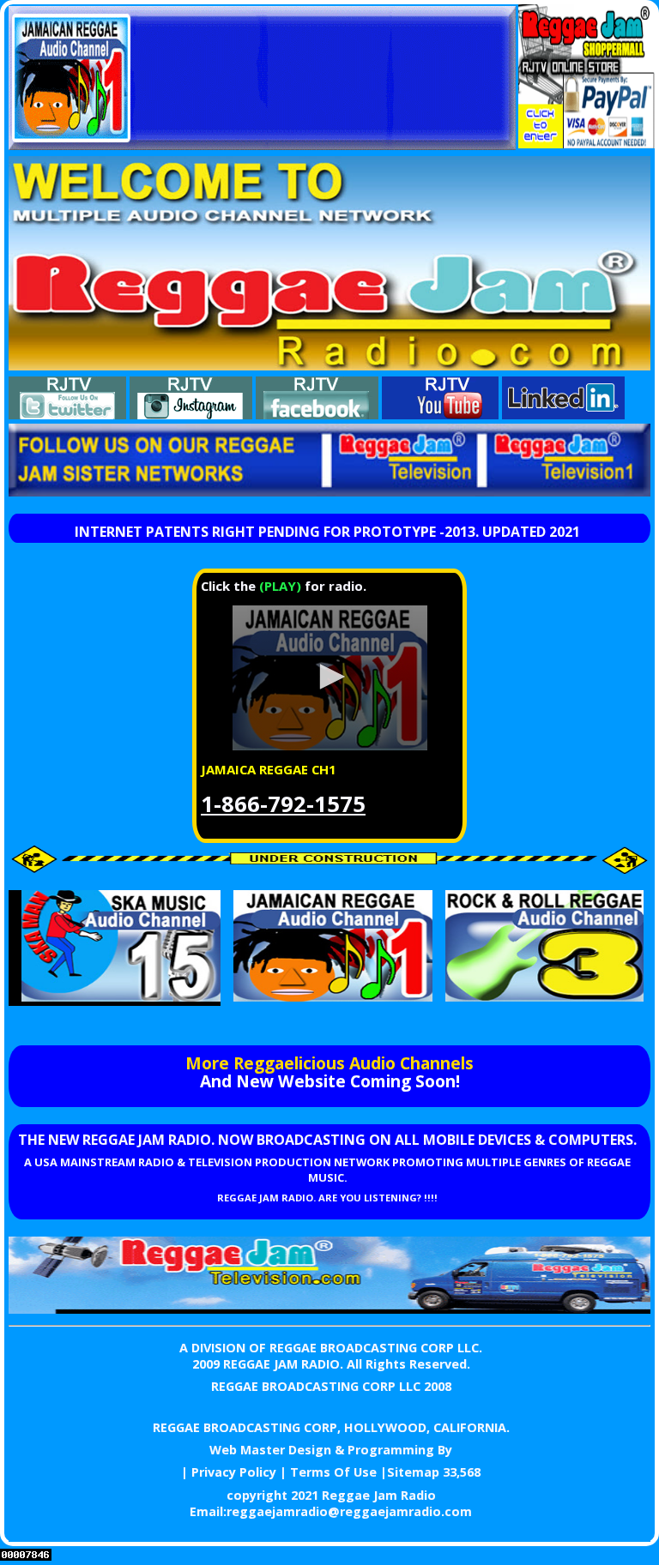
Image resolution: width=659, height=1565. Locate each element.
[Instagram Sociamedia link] (191, 414)
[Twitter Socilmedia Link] (67, 414)
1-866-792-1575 (283, 804)
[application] (329, 677)
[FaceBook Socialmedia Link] (317, 414)
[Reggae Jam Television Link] (329, 1308)
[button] (329, 676)
